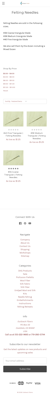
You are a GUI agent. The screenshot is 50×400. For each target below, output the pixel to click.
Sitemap (25, 256)
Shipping (25, 249)
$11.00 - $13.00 (9, 87)
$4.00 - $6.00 (8, 77)
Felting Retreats (25, 306)
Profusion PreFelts (25, 277)
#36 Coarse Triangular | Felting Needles (13, 175)
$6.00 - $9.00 (8, 80)
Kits (25, 293)
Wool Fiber (25, 280)
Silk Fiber (25, 287)
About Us (25, 243)
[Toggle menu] (3, 3)
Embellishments (25, 300)
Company (25, 239)
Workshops (25, 252)
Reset (5, 91)
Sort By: (8, 101)
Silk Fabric (25, 283)
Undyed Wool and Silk (25, 290)
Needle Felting (25, 297)
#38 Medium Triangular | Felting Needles (37, 136)
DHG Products (25, 270)
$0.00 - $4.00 (8, 73)
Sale (25, 274)
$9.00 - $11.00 (8, 84)
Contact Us (25, 246)
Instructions (25, 303)
